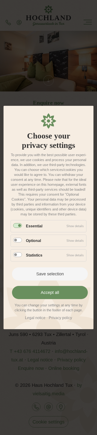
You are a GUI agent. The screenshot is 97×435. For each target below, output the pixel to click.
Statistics (34, 255)
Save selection (50, 274)
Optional (33, 241)
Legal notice (35, 318)
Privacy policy (60, 318)
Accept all (50, 292)
